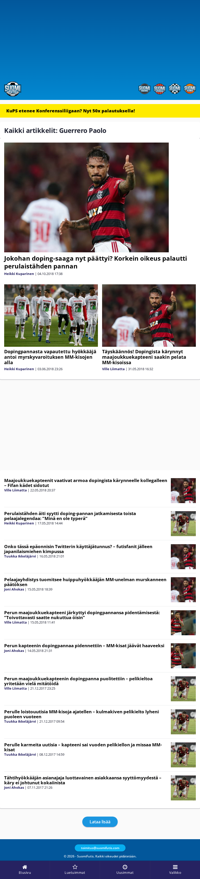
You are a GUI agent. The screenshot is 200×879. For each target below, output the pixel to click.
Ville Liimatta (113, 369)
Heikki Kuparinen (19, 273)
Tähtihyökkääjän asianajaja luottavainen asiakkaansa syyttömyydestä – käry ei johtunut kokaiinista (82, 780)
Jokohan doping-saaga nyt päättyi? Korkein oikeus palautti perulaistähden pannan (95, 262)
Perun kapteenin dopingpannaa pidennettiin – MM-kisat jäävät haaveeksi (84, 646)
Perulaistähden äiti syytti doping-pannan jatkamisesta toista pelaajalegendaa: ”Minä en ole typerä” (70, 515)
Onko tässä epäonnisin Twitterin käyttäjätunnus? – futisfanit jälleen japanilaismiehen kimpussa (78, 548)
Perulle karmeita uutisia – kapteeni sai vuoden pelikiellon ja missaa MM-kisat (83, 747)
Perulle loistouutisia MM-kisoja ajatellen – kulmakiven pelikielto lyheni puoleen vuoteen (81, 714)
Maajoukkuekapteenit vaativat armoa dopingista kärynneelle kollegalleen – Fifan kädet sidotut (85, 482)
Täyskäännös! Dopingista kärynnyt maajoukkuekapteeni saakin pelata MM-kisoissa (144, 356)
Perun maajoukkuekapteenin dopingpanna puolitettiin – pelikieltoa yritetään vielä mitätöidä (78, 681)
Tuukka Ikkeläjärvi (20, 556)
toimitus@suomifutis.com (100, 848)
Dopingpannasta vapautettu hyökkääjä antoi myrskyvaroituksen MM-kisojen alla (50, 356)
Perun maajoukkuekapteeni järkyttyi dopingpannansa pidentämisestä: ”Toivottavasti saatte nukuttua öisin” (82, 614)
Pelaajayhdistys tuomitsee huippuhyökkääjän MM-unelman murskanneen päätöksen (85, 581)
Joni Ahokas (14, 589)
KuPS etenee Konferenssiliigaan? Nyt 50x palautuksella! (70, 111)
